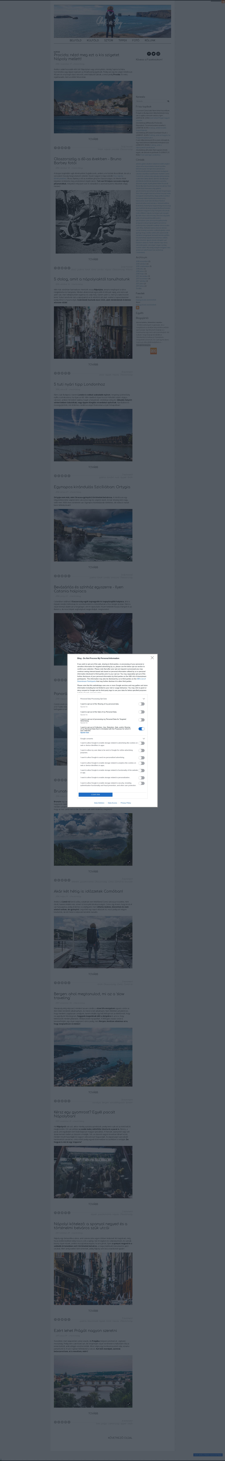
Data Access (112, 803)
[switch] (142, 704)
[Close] (153, 658)
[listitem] (112, 699)
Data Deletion (99, 803)
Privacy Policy (126, 803)
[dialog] (112, 730)
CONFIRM (95, 794)
